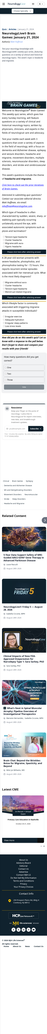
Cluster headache (13, 240)
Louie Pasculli (12, 564)
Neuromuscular (31, 494)
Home (6, 946)
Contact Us (23, 869)
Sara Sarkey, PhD (13, 666)
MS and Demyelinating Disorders (18, 490)
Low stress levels (13, 326)
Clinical (6, 481)
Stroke (6, 499)
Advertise (23, 871)
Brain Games (17, 481)
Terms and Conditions (23, 880)
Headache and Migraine (14, 503)
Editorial (23, 866)
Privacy (23, 883)
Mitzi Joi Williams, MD (15, 770)
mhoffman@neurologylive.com (17, 206)
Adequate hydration (14, 319)
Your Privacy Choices (23, 886)
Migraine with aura (14, 243)
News (27, 946)
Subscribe (34, 428)
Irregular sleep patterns (16, 323)
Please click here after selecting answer (24, 252)
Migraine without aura (15, 282)
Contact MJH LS (23, 874)
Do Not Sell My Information (23, 877)
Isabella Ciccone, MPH (15, 614)
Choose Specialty (21, 11)
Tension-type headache (16, 237)
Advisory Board (23, 863)
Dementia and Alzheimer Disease (18, 485)
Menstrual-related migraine (18, 291)
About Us (23, 860)
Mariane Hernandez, (15, 718)
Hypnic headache (13, 246)
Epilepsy (29, 481)
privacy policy (14, 436)
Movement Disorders (13, 494)
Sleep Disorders (19, 499)
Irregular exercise (13, 316)
